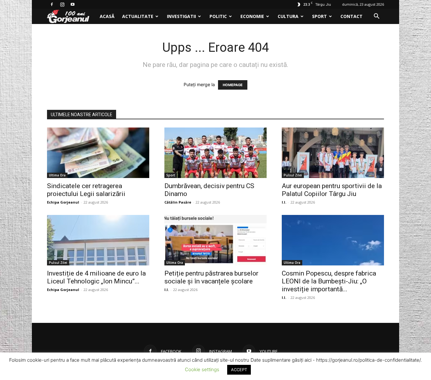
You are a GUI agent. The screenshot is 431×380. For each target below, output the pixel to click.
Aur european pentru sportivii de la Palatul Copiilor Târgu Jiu (332, 190)
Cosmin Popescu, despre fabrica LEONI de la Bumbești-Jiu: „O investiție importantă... (329, 281)
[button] (376, 17)
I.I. (284, 202)
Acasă (107, 16)
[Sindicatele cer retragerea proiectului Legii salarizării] (98, 153)
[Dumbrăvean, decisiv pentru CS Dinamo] (215, 153)
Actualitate (137, 16)
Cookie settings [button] (202, 369)
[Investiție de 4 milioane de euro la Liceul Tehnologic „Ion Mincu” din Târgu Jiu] (98, 240)
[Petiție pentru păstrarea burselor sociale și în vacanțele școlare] (215, 240)
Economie (252, 16)
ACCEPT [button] (239, 369)
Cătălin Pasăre (177, 202)
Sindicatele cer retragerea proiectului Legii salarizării (86, 190)
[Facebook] (51, 4)
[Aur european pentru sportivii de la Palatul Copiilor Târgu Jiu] (333, 153)
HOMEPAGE (233, 85)
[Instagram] (62, 4)
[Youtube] (72, 4)
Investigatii (181, 16)
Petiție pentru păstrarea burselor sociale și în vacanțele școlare (211, 277)
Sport (319, 16)
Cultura (288, 16)
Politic (218, 16)
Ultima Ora (57, 175)
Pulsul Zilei (293, 175)
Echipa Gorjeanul (63, 202)
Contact (351, 16)
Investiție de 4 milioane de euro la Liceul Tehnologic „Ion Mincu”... (96, 277)
